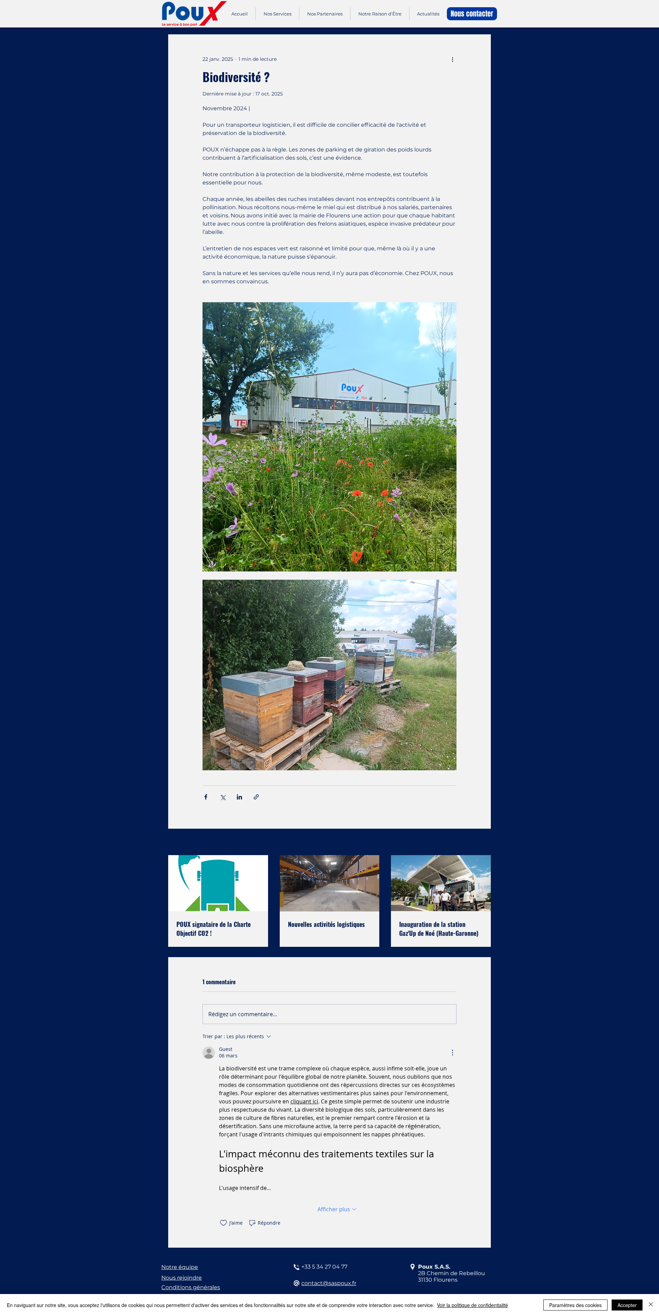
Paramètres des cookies (575, 1305)
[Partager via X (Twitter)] (222, 797)
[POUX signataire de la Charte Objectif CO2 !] (218, 883)
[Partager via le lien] (256, 797)
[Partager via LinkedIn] (239, 797)
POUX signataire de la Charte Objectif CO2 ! (213, 929)
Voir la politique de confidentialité (472, 1305)
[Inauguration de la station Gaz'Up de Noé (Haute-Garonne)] (441, 883)
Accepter (627, 1305)
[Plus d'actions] (452, 59)
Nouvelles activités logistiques (326, 924)
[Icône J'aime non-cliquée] (223, 1223)
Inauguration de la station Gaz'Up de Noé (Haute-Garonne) (438, 929)
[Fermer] (651, 1305)
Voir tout (480, 842)
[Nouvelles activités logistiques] (330, 883)
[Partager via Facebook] (206, 797)
